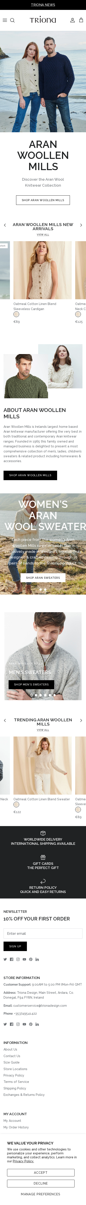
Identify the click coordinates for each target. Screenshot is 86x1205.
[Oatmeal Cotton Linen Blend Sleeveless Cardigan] (42, 270)
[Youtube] (24, 959)
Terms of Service (16, 1082)
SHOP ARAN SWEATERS (43, 577)
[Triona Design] (43, 20)
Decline (41, 1183)
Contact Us (12, 1056)
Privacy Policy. (23, 1161)
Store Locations (15, 1069)
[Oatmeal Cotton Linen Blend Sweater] (42, 766)
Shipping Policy (15, 1088)
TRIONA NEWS (43, 5)
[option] (43, 544)
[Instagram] (18, 959)
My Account (12, 1120)
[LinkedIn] (37, 959)
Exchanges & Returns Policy (24, 1095)
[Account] (71, 20)
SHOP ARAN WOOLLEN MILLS (43, 200)
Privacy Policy (14, 1075)
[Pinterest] (30, 959)
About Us (10, 1049)
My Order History (16, 1127)
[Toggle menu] (5, 20)
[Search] (14, 20)
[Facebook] (11, 959)
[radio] (16, 314)
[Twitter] (5, 959)
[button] (40, 589)
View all (43, 234)
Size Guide (12, 1062)
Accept (41, 1172)
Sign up (15, 946)
